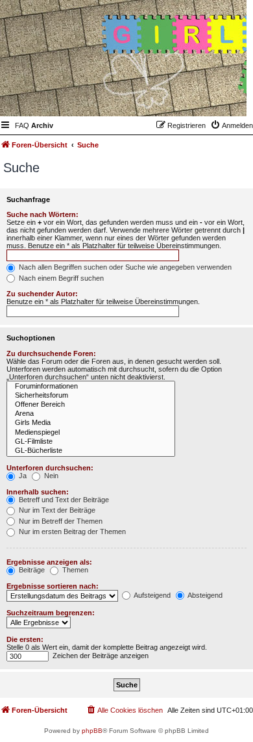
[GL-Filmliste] (91, 441)
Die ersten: (24, 639)
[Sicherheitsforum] (91, 395)
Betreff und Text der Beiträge (63, 500)
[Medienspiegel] (91, 432)
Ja (22, 476)
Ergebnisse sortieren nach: (52, 586)
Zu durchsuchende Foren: (51, 353)
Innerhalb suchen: (37, 492)
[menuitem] (22, 125)
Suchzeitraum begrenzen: (50, 613)
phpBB (92, 730)
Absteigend (204, 595)
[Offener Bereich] (91, 404)
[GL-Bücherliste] (91, 450)
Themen (74, 570)
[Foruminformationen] (91, 386)
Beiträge (31, 570)
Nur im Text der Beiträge (56, 510)
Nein (50, 476)
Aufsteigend (151, 595)
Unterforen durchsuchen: (49, 468)
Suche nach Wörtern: (42, 214)
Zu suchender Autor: (42, 294)
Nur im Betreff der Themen (59, 521)
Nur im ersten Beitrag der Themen (71, 531)
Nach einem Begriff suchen (60, 278)
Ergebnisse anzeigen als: (49, 562)
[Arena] (91, 413)
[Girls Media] (91, 423)
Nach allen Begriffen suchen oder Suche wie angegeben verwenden (124, 267)
